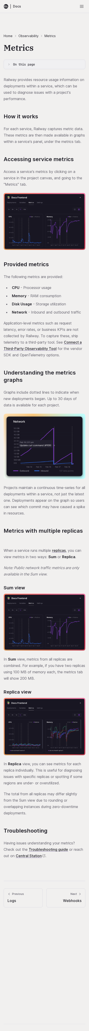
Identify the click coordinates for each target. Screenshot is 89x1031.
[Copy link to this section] (42, 117)
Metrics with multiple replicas (43, 530)
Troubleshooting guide (48, 849)
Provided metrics (26, 264)
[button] (44, 221)
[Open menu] (81, 6)
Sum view (14, 587)
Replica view (17, 692)
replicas (59, 550)
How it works (21, 116)
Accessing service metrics (39, 159)
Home (8, 36)
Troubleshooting (25, 830)
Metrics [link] (50, 36)
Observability (28, 36)
